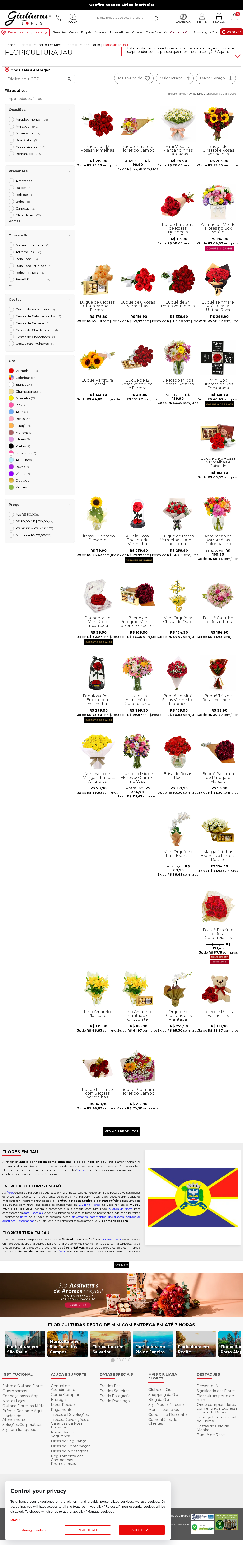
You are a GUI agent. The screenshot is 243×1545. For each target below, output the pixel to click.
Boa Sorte (27, 140)
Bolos (23, 201)
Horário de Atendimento (14, 1417)
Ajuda (72, 21)
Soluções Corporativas (22, 1424)
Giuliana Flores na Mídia (23, 1405)
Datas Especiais (156, 32)
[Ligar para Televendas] (59, 18)
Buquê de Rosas (211, 1434)
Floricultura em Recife (193, 1349)
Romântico (29, 154)
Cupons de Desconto (167, 1414)
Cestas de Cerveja (32, 323)
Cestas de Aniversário (35, 309)
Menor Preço (212, 78)
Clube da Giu (180, 32)
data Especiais (33, 1213)
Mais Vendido (130, 78)
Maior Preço (171, 78)
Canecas (25, 208)
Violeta (23, 474)
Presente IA (207, 1385)
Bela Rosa (27, 259)
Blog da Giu (158, 1399)
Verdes (22, 487)
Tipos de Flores (119, 32)
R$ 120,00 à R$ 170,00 (34, 528)
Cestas (73, 32)
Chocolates (28, 215)
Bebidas (25, 195)
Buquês (86, 32)
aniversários (79, 1217)
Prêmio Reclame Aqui (22, 1410)
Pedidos (219, 21)
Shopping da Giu (205, 32)
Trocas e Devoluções (70, 1414)
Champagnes (28, 391)
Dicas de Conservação (71, 1446)
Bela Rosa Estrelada (34, 266)
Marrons (24, 432)
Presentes (59, 32)
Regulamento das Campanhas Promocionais (67, 1460)
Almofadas (26, 181)
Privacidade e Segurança (63, 1434)
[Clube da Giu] (121, 1316)
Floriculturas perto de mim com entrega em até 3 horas (121, 1325)
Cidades (137, 32)
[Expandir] (237, 56)
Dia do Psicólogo (115, 1400)
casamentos (98, 1217)
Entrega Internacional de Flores (216, 1419)
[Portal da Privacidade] (202, 1518)
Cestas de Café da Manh (38, 316)
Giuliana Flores (89, 1204)
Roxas (22, 467)
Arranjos (100, 32)
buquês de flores (120, 1208)
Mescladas (26, 453)
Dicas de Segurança (68, 1441)
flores (80, 1170)
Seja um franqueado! (20, 1429)
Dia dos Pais (110, 1385)
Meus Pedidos (63, 1404)
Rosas (23, 419)
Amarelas (26, 398)
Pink (21, 405)
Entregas (59, 1399)
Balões (24, 188)
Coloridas (25, 377)
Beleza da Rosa (31, 273)
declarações (116, 1217)
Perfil (201, 21)
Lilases (23, 439)
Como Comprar (65, 1394)
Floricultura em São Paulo (22, 1349)
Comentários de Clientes (162, 1421)
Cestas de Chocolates (36, 337)
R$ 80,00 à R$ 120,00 (34, 521)
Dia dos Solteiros (114, 1390)
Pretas (23, 446)
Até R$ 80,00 (28, 514)
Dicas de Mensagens (69, 1451)
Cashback (183, 21)
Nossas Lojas (13, 1400)
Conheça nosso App (20, 1395)
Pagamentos (62, 1409)
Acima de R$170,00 (33, 535)
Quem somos (14, 1390)
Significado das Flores (216, 1390)
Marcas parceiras (163, 1409)
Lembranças (25, 1221)
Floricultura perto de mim (215, 1397)
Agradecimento (32, 119)
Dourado (24, 480)
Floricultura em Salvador (108, 1349)
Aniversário (28, 133)
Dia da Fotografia (115, 1395)
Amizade (27, 126)
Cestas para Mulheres (36, 343)
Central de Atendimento (63, 1387)
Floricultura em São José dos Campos (65, 1346)
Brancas (24, 384)
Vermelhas (27, 371)
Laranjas (24, 426)
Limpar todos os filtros (23, 98)
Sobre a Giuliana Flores (22, 1385)
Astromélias (28, 252)
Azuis (22, 412)
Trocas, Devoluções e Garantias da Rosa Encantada (70, 1423)
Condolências (30, 147)
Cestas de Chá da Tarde (37, 330)
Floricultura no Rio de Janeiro (150, 1349)
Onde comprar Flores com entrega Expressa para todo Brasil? (217, 1408)
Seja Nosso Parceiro (166, 1404)
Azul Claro (25, 460)
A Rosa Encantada (32, 245)
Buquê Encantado (33, 279)
